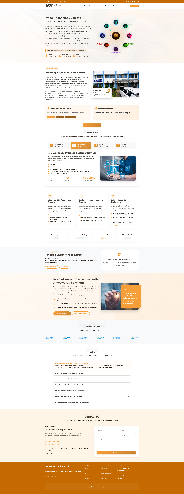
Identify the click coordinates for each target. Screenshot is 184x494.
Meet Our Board (99, 117)
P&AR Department (105, 470)
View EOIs (65, 266)
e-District (103, 475)
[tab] (58, 145)
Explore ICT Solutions (53, 225)
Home (85, 6)
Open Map (50, 454)
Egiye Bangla (104, 468)
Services (87, 473)
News (120, 6)
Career (115, 6)
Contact (126, 6)
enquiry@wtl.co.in (51, 1)
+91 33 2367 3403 (53, 444)
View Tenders (52, 266)
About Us (87, 470)
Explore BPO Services (84, 225)
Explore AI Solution (61, 313)
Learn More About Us (91, 125)
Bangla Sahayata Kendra (106, 473)
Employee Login (134, 6)
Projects (87, 475)
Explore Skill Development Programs (120, 225)
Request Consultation (80, 313)
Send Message (117, 453)
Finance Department (105, 478)
